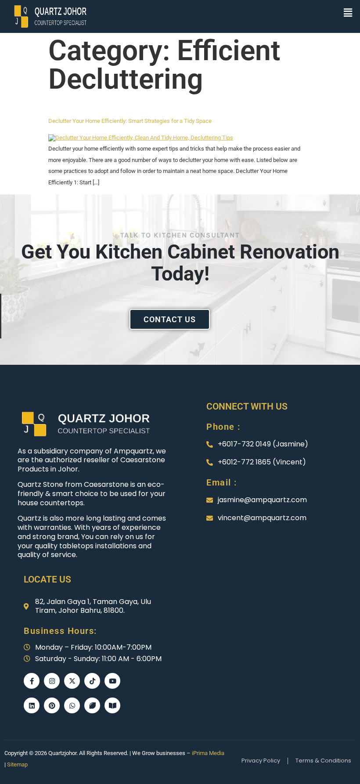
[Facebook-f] (32, 681)
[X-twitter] (72, 681)
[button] (348, 12)
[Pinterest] (52, 705)
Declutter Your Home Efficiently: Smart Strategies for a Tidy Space (130, 121)
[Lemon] (92, 705)
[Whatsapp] (72, 705)
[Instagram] (52, 681)
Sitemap (17, 764)
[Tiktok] (92, 681)
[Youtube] (112, 681)
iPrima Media (208, 753)
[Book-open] (112, 705)
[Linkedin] (32, 705)
